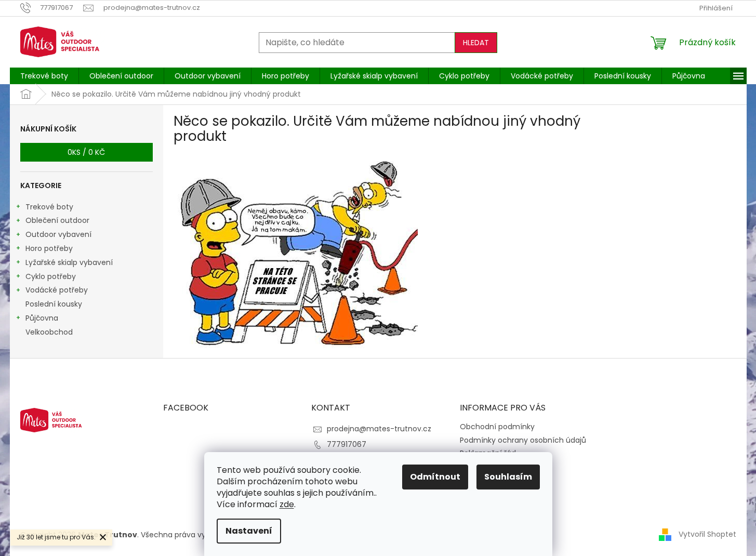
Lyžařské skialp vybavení (69, 262)
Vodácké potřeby (56, 290)
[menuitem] (44, 76)
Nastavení (249, 531)
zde (287, 504)
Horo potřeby (49, 248)
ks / (86, 152)
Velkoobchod (49, 332)
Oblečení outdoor (57, 220)
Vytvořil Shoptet (707, 534)
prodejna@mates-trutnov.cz (379, 428)
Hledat (476, 42)
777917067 (346, 444)
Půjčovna (41, 318)
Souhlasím (508, 477)
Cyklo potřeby (50, 276)
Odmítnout (435, 477)
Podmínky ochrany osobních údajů (523, 440)
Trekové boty (49, 207)
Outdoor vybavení (58, 234)
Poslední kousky (53, 304)
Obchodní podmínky (497, 426)
